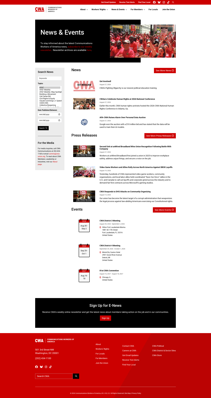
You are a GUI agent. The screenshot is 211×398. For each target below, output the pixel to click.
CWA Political (158, 346)
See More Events (163, 210)
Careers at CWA (129, 351)
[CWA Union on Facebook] (154, 2)
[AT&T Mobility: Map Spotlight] (49, 92)
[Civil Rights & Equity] (49, 99)
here (89, 50)
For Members (137, 9)
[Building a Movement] (49, 94)
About (82, 9)
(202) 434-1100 (43, 358)
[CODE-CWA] (49, 103)
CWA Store (157, 355)
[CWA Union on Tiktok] (168, 2)
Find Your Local (144, 2)
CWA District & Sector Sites (164, 351)
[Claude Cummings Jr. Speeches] (49, 101)
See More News (164, 70)
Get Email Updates (108, 2)
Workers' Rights (99, 9)
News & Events (118, 9)
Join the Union (168, 9)
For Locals (153, 9)
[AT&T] (49, 87)
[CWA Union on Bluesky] (159, 2)
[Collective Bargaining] (49, 105)
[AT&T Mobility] (49, 90)
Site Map (128, 393)
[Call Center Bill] (49, 96)
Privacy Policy (136, 393)
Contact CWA (128, 346)
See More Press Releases (159, 135)
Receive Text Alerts (127, 2)
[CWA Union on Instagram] (164, 2)
